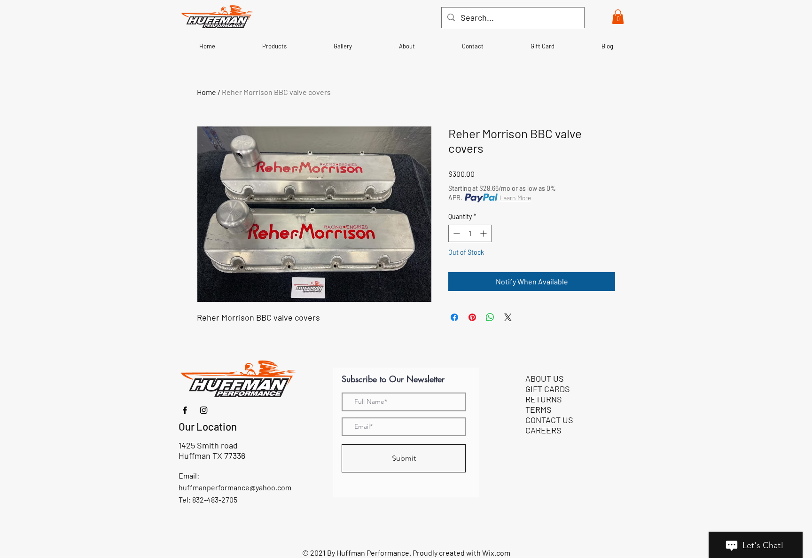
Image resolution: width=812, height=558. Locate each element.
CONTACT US (549, 420)
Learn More (515, 198)
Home (206, 91)
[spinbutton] (469, 233)
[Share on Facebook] (454, 317)
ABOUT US (544, 378)
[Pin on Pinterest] (472, 317)
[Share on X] (508, 317)
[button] (618, 16)
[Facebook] (185, 410)
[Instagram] (204, 410)
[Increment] (484, 233)
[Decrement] (455, 233)
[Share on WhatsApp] (490, 317)
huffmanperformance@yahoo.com (235, 487)
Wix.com (496, 552)
